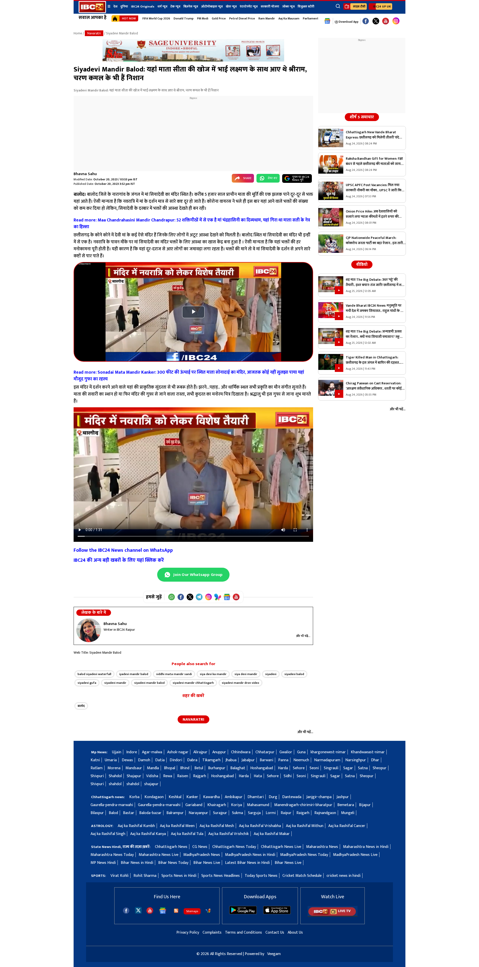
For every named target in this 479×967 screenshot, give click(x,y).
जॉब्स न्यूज (288, 6)
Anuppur (219, 752)
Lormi (271, 813)
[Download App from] (243, 913)
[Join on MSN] (217, 597)
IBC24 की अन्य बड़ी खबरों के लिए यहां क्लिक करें (119, 560)
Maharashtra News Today (112, 854)
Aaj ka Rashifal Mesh (217, 826)
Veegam (274, 954)
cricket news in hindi (343, 875)
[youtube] (385, 21)
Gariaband (193, 805)
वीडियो (361, 264)
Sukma (237, 813)
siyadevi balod (294, 674)
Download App (348, 21)
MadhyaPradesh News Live (355, 854)
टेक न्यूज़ (175, 6)
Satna (363, 768)
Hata (258, 776)
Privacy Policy (187, 932)
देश (116, 6)
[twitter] (138, 910)
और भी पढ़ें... (303, 635)
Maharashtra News (322, 846)
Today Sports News (261, 875)
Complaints (212, 932)
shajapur (151, 784)
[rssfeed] (176, 910)
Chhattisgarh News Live (281, 846)
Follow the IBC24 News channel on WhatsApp (123, 550)
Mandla (153, 768)
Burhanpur (216, 768)
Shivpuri (97, 776)
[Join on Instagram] (208, 597)
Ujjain (116, 752)
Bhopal (169, 768)
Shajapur (134, 776)
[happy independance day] (193, 60)
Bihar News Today (173, 862)
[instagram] (396, 21)
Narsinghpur (355, 760)
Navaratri (94, 33)
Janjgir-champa (319, 797)
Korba (134, 797)
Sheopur (379, 768)
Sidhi (288, 776)
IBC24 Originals (142, 6)
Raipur (286, 813)
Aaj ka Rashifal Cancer (346, 826)
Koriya (236, 805)
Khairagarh (216, 805)
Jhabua (231, 760)
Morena (114, 768)
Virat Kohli (119, 875)
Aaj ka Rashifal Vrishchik (228, 833)
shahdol (115, 784)
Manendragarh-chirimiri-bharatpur (303, 805)
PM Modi (202, 18)
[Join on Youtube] (236, 597)
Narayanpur (198, 813)
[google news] (327, 21)
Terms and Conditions (243, 932)
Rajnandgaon (325, 813)
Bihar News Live (206, 862)
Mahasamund (258, 805)
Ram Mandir (266, 18)
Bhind (184, 768)
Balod (113, 813)
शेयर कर (272, 178)
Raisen (182, 776)
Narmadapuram (327, 760)
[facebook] (126, 910)
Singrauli (331, 768)
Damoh (144, 760)
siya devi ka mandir (213, 674)
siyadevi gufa (87, 682)
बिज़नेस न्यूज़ (190, 6)
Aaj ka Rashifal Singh (108, 833)
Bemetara (345, 805)
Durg (273, 797)
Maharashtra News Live (158, 854)
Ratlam (97, 768)
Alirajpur (200, 752)
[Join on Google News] (227, 597)
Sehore (299, 768)
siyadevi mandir (115, 682)
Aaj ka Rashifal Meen (177, 826)
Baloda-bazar (150, 813)
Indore (131, 752)
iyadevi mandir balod (133, 674)
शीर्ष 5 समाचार (362, 117)
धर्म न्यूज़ (162, 6)
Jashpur (343, 797)
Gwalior (285, 752)
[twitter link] (376, 21)
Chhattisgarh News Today (234, 846)
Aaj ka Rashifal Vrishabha (260, 826)
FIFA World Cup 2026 (156, 18)
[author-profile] (88, 630)
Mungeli (347, 813)
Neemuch (301, 760)
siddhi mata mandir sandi (174, 674)
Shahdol (115, 776)
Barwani (266, 760)
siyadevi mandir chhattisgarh (193, 682)
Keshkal (175, 797)
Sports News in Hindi (178, 875)
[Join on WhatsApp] (171, 597)
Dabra (192, 760)
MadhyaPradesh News (201, 854)
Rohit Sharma (144, 875)
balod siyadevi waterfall (94, 674)
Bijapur (365, 805)
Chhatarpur (264, 752)
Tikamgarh (211, 760)
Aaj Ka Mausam (288, 18)
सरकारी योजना (270, 6)
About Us (295, 932)
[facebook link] (365, 21)
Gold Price (219, 18)
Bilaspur (97, 813)
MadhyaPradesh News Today (304, 854)
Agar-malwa (152, 752)
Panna (283, 760)
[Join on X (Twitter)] (190, 597)
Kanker (192, 797)
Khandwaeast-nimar (368, 752)
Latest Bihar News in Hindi (247, 862)
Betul (198, 768)
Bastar (128, 813)
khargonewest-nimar (328, 752)
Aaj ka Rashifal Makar (272, 833)
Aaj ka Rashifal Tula (187, 833)
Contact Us (274, 932)
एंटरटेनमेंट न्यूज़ (249, 6)
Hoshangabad (261, 768)
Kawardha (211, 797)
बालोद (81, 705)
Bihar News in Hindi (137, 862)
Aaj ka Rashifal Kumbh (136, 826)
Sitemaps (192, 911)
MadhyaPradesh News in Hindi (250, 854)
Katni (95, 760)
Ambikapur (233, 797)
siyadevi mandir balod (149, 682)
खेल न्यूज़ (231, 6)
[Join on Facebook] (180, 597)
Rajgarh (199, 776)
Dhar (375, 760)
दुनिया (124, 6)
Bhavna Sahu (85, 174)
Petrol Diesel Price (242, 18)
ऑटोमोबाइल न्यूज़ (212, 6)
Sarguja (254, 813)
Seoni (314, 768)
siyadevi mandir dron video (240, 682)
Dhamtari (255, 797)
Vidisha (152, 776)
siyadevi (270, 674)
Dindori (176, 760)
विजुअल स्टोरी (306, 6)
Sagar (348, 768)
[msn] (208, 910)
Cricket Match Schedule (302, 875)
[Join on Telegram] (199, 597)
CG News (199, 846)
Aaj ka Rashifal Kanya (148, 833)
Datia (160, 760)
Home (78, 33)
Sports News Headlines (220, 875)
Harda (283, 768)
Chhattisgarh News (171, 846)
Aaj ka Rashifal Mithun (304, 826)
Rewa (167, 776)
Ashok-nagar (177, 752)
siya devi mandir (246, 674)
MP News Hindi (103, 862)
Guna (301, 752)
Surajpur (220, 813)
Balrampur (175, 813)
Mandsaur (133, 768)
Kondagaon (154, 797)
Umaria (111, 760)
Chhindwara (240, 752)
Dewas (127, 760)
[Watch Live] (332, 915)
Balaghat (237, 768)
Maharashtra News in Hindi (365, 846)
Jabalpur (248, 760)
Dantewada (291, 797)
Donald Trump (184, 18)
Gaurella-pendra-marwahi (112, 805)
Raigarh (302, 813)
